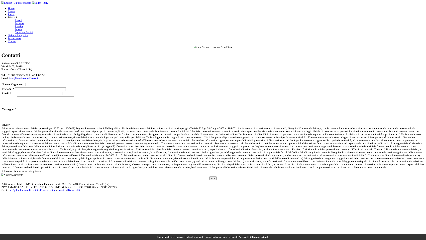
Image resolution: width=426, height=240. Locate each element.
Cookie (61, 190)
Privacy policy (47, 190)
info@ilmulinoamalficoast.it (23, 78)
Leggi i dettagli (260, 237)
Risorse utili (73, 190)
